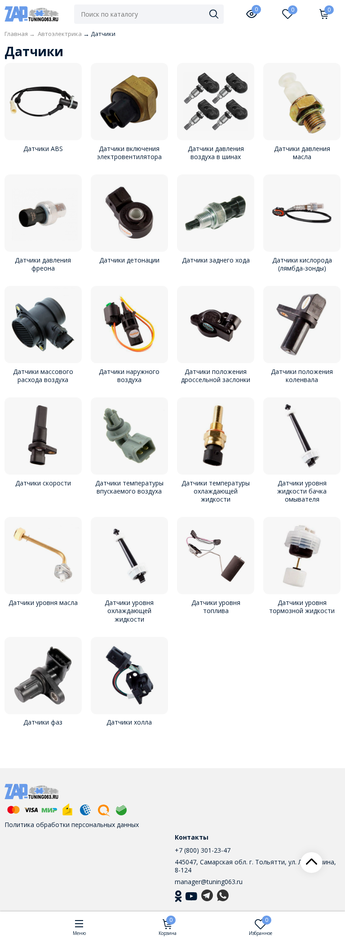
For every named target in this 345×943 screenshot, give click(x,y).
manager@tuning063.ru (209, 881)
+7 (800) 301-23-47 (202, 850)
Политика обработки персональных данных (71, 824)
